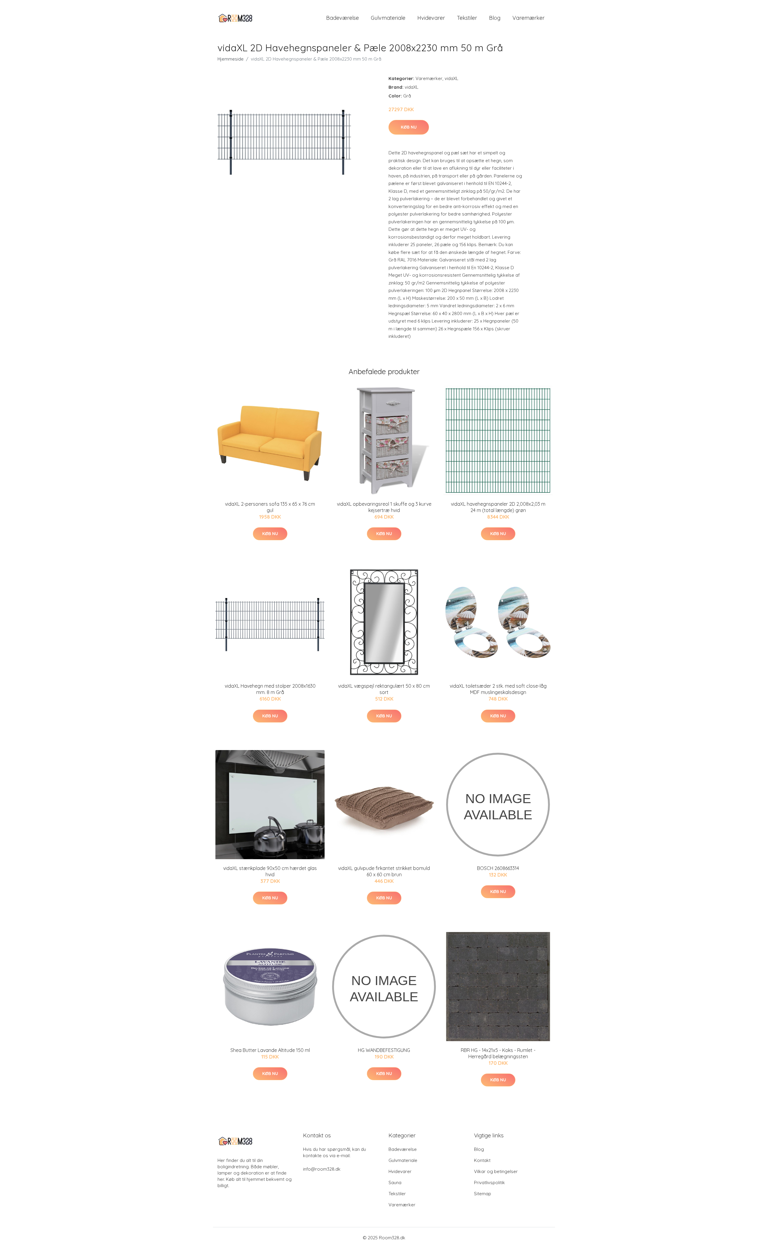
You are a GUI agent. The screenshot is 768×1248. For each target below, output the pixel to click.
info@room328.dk (321, 1169)
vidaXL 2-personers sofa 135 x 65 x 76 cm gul (270, 507)
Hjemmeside (231, 59)
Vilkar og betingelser (496, 1171)
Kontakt (482, 1160)
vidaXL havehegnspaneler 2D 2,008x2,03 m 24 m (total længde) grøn (498, 507)
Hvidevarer (431, 17)
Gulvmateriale (388, 17)
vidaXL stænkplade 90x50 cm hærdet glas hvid (270, 871)
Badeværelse (342, 17)
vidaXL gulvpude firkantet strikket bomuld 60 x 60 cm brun (384, 871)
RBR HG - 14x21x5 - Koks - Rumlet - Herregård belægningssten (498, 1053)
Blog (494, 17)
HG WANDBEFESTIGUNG (384, 1050)
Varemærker (528, 17)
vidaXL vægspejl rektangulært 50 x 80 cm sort (384, 689)
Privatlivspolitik (489, 1182)
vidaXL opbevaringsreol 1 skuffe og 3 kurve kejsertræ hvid (384, 507)
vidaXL (451, 78)
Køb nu (409, 127)
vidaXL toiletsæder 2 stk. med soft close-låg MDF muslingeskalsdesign (498, 689)
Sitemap (482, 1193)
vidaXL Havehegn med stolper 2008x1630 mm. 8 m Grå (270, 689)
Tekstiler (467, 17)
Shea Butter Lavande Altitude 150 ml (270, 1050)
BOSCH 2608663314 (498, 868)
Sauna (394, 1182)
